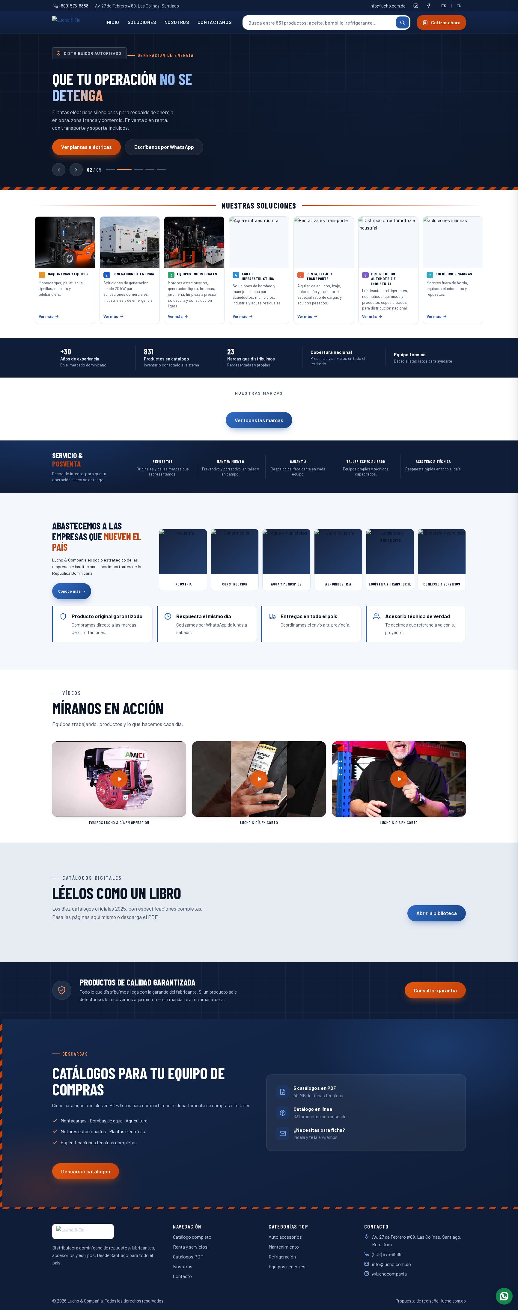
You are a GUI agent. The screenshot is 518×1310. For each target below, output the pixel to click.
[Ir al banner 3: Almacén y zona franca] (138, 169)
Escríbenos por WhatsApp (164, 147)
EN (459, 5)
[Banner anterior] (58, 169)
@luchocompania (389, 1273)
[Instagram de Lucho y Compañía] (415, 5)
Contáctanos (215, 22)
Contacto (182, 1276)
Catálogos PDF (188, 1256)
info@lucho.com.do (388, 5)
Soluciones (142, 22)
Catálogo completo (192, 1237)
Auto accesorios (285, 1237)
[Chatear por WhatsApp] (504, 1296)
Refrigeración (282, 1256)
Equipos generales (287, 1266)
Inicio (112, 22)
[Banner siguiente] (76, 169)
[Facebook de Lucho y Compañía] (428, 5)
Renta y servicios (190, 1246)
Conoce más (71, 591)
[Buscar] (402, 22)
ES (444, 5)
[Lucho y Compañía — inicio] (74, 22)
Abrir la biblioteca (436, 913)
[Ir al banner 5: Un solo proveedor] (161, 169)
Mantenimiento (284, 1246)
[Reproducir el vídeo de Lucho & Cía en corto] (259, 779)
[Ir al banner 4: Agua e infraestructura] (149, 169)
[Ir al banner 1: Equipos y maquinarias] (110, 169)
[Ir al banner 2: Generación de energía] (124, 169)
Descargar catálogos (85, 1171)
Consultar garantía (435, 990)
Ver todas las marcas (259, 420)
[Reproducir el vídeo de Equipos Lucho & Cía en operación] (119, 779)
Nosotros (177, 22)
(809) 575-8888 (74, 5)
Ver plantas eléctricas (86, 147)
